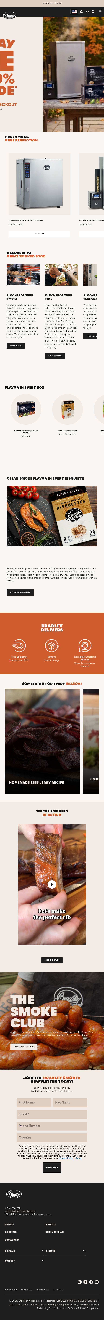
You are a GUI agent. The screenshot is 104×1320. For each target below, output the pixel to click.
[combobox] (30, 671)
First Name (32, 615)
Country (30, 680)
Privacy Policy (49, 713)
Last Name (32, 631)
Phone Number (36, 664)
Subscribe (52, 721)
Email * (29, 647)
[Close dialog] (80, 594)
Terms (61, 713)
